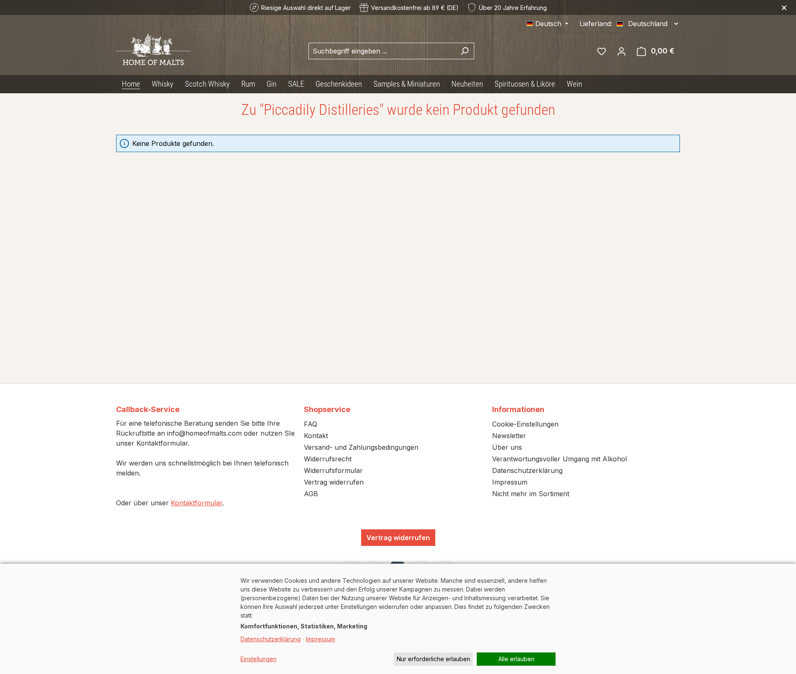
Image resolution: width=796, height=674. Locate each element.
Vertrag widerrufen (334, 482)
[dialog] (398, 619)
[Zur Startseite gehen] (153, 49)
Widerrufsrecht (328, 459)
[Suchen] (464, 51)
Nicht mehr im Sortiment (530, 494)
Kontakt (316, 436)
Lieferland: (596, 23)
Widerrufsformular (333, 470)
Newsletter (509, 436)
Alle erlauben (516, 658)
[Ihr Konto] (621, 51)
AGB (311, 494)
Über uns (507, 447)
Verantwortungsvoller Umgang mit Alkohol (559, 459)
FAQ (310, 424)
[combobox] (381, 51)
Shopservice (327, 409)
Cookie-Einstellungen (525, 424)
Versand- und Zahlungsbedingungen (361, 447)
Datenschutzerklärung (527, 470)
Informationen (518, 409)
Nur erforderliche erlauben (433, 658)
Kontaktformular (196, 503)
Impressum (509, 482)
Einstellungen (258, 658)
